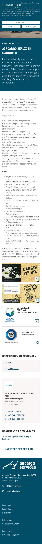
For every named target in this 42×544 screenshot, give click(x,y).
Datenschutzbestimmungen (30, 3)
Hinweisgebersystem (10, 535)
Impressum (6, 505)
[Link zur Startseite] (19, 465)
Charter (7, 363)
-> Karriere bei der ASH (17, 449)
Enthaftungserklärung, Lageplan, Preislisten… (17, 437)
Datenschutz (7, 520)
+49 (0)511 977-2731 (16, 415)
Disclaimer (6, 513)
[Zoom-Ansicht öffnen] (21, 272)
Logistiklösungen (11, 369)
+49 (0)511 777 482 (16, 419)
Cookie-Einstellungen (10, 524)
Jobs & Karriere (8, 509)
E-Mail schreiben (15, 411)
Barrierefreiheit (8, 531)
